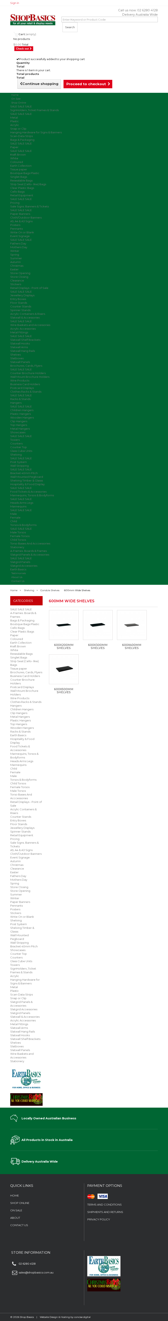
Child (13, 521)
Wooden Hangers (22, 417)
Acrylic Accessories (23, 328)
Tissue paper (18, 169)
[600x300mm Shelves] (98, 625)
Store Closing (19, 276)
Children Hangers (21, 410)
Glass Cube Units (21, 450)
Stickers (15, 284)
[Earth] (26, 1078)
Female (15, 517)
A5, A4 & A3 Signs (21, 221)
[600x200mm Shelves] (64, 625)
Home (13, 590)
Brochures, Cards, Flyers (26, 365)
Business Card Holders (25, 384)
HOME (14, 1195)
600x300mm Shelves (98, 646)
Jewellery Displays (22, 295)
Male (13, 513)
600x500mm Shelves (63, 690)
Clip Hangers (18, 421)
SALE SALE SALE (21, 106)
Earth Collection (21, 165)
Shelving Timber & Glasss (26, 480)
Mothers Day (18, 247)
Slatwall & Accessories (25, 317)
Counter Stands (20, 306)
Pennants (16, 228)
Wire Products (19, 380)
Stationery (17, 547)
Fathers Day (18, 243)
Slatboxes (17, 358)
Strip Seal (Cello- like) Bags (28, 184)
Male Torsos (18, 532)
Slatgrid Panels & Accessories (29, 554)
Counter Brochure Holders (28, 373)
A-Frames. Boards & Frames (28, 550)
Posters (15, 225)
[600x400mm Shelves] (132, 625)
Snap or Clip (18, 128)
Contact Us (17, 581)
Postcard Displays (22, 388)
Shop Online (18, 102)
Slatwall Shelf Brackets (25, 339)
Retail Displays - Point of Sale (29, 288)
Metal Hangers (20, 428)
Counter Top (18, 447)
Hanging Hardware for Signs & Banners (36, 132)
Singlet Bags (18, 176)
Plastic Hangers (20, 413)
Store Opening (20, 273)
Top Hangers (18, 425)
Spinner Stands (20, 310)
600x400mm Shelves (131, 646)
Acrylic (14, 125)
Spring (14, 254)
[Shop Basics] (32, 19)
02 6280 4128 (147, 10)
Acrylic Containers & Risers (27, 313)
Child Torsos (18, 539)
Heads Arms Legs (21, 502)
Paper (14, 147)
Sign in (14, 3)
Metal (14, 117)
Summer (16, 258)
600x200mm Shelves (64, 646)
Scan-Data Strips (21, 136)
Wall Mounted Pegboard (26, 476)
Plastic (14, 121)
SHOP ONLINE (19, 1203)
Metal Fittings (19, 332)
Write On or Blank (22, 232)
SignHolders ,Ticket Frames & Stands (34, 110)
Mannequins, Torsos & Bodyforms (32, 495)
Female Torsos (20, 536)
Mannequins (18, 506)
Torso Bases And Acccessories (30, 543)
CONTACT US (19, 1225)
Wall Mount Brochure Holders (29, 376)
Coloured (16, 162)
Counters (16, 443)
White (14, 158)
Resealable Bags (21, 180)
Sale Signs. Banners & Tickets (29, 206)
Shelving (16, 454)
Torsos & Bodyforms (23, 525)
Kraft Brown (18, 154)
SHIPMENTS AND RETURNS (105, 1212)
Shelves (15, 354)
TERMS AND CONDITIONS (104, 1204)
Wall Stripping (19, 465)
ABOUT (15, 1217)
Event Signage (20, 236)
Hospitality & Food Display (27, 484)
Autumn (15, 262)
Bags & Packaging (22, 139)
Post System (18, 462)
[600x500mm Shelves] (64, 669)
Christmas (16, 265)
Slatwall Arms (19, 347)
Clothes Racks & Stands (25, 391)
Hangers (16, 402)
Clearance (17, 280)
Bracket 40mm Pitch (24, 473)
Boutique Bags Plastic (24, 173)
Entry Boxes (18, 299)
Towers (15, 439)
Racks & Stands (20, 399)
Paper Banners (20, 213)
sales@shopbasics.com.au (36, 1272)
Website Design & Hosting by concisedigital (65, 1317)
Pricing (14, 202)
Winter (14, 250)
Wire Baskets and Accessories (30, 325)
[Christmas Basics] (26, 1098)
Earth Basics (18, 735)
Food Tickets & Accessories (28, 491)
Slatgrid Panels (20, 562)
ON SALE (16, 1210)
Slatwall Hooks (20, 343)
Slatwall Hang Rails (22, 350)
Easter (14, 269)
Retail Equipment (21, 195)
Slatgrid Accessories (23, 565)
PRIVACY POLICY (98, 1219)
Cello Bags (17, 191)
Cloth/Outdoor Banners (26, 217)
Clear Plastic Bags (22, 188)
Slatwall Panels (20, 362)
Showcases (17, 432)
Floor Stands (18, 302)
